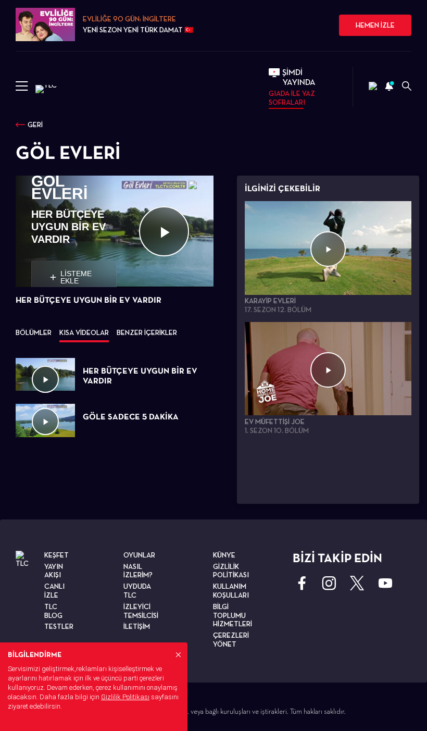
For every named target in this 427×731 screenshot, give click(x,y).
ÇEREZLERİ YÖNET (231, 639)
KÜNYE (224, 555)
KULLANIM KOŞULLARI (231, 590)
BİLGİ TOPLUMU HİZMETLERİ (232, 615)
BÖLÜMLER (34, 332)
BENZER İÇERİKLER (147, 332)
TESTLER (58, 626)
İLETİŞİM (136, 626)
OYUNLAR (139, 555)
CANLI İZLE (54, 590)
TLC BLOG (53, 611)
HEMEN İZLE (375, 25)
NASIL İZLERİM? (138, 570)
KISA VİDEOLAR (84, 332)
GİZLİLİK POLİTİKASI (231, 570)
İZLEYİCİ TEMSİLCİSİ (140, 611)
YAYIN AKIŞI (53, 570)
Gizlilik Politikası (125, 697)
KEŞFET (56, 555)
